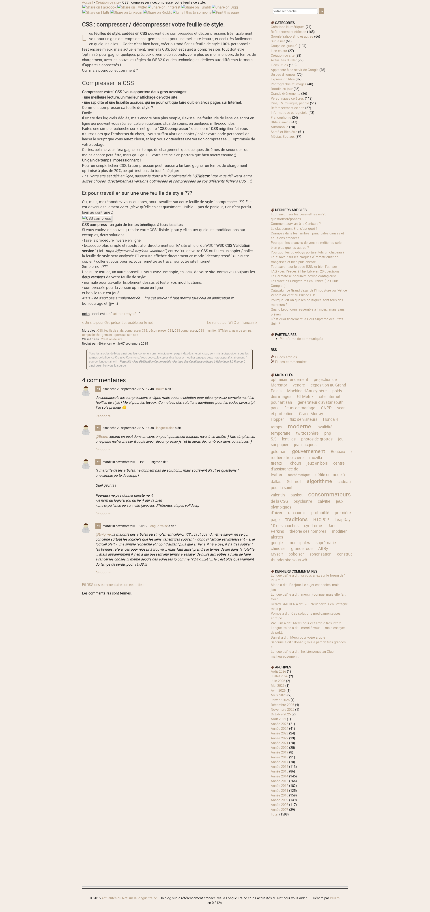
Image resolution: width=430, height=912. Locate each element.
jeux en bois (317, 463)
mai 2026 (277, 685)
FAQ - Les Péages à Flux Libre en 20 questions (305, 271)
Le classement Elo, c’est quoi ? (294, 228)
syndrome (313, 525)
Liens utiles (279, 65)
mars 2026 (278, 695)
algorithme (319, 481)
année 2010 (279, 795)
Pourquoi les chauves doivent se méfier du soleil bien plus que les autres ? (307, 244)
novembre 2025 (282, 709)
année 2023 (279, 733)
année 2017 (279, 762)
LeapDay (342, 519)
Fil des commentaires (291, 361)
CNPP (326, 407)
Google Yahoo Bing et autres (292, 36)
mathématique (299, 474)
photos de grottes (317, 439)
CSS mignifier (207, 330)
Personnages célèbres (287, 98)
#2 (98, 428)
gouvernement (308, 451)
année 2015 (279, 771)
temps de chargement (97, 335)
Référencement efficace (288, 31)
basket (296, 495)
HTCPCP (321, 519)
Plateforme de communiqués (301, 338)
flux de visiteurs (303, 419)
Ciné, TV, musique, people (290, 103)
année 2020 (279, 747)
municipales (299, 542)
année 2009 (279, 800)
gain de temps (242, 330)
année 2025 (279, 723)
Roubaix (338, 451)
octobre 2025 (281, 714)
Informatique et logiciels (289, 112)
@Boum (101, 436)
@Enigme (102, 534)
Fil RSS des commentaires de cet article (113, 584)
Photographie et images (288, 84)
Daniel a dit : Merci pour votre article (298, 637)
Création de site (108, 2)
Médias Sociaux (283, 136)
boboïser (296, 554)
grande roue (302, 548)
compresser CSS (136, 330)
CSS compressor (185, 330)
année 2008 (279, 804)
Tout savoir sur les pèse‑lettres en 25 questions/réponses (298, 216)
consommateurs (329, 494)
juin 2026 (278, 680)
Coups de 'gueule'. (284, 45)
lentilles (289, 439)
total (275, 814)
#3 (98, 462)
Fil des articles (286, 357)
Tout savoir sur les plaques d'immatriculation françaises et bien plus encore (304, 259)
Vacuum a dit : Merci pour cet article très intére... (307, 623)
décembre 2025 (282, 704)
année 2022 (279, 738)
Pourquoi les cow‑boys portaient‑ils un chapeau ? (307, 252)
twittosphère (307, 433)
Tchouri (294, 463)
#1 (98, 389)
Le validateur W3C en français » (232, 322)
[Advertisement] (309, 170)
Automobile (279, 126)
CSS (100, 330)
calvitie (324, 501)
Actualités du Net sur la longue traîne (129, 898)
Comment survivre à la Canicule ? (296, 223)
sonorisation (320, 554)
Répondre (102, 416)
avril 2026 (278, 690)
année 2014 (279, 776)
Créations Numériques (288, 26)
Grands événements (285, 93)
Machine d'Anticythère (307, 390)
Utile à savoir (280, 122)
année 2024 (279, 728)
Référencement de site (287, 107)
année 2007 (279, 809)
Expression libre (283, 79)
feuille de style (113, 330)
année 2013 (279, 781)
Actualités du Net (284, 60)
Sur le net (278, 41)
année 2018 (279, 757)
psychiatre (303, 501)
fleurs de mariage (299, 407)
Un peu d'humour (283, 74)
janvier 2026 (280, 699)
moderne (299, 426)
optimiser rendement (289, 379)
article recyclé (124, 313)
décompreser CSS (161, 330)
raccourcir (297, 512)
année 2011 (279, 790)
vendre (299, 385)
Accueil (87, 2)
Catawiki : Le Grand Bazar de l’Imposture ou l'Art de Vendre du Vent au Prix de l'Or (309, 292)
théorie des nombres (308, 531)
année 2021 (279, 742)
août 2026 (278, 671)
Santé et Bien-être (284, 131)
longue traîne (165, 428)
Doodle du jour (282, 88)
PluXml (335, 898)
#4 (98, 526)
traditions (296, 519)
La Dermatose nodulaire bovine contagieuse (304, 276)
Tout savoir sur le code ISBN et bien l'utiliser (304, 266)
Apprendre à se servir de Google (294, 69)
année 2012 (279, 785)
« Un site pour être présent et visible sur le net (117, 322)
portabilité (320, 512)
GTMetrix (224, 330)
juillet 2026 (279, 676)
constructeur (348, 554)
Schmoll (294, 481)
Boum (160, 389)
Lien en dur (279, 50)
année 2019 (279, 752)
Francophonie (281, 117)
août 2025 (278, 719)
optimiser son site (126, 335)
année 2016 (279, 766)
